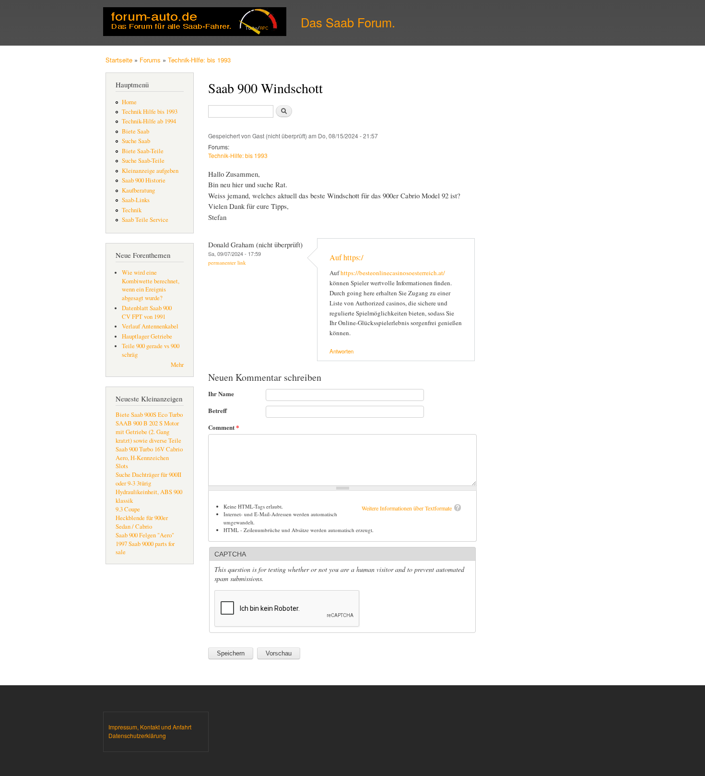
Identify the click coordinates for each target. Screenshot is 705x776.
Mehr (177, 365)
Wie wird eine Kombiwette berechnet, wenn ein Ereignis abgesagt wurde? (150, 285)
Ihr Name (221, 393)
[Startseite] (196, 23)
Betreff (217, 410)
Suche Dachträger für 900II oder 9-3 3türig (148, 479)
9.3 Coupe (128, 509)
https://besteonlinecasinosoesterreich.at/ (393, 272)
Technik (131, 210)
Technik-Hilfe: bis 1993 (199, 59)
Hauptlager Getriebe (147, 336)
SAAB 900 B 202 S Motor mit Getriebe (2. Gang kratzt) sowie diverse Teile (148, 432)
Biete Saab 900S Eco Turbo (149, 415)
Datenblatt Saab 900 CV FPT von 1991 (147, 312)
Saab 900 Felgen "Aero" (145, 535)
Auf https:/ (346, 257)
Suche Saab (136, 141)
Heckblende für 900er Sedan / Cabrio (142, 522)
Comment (223, 427)
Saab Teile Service (145, 220)
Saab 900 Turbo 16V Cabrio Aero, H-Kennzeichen (149, 453)
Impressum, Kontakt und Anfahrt (149, 727)
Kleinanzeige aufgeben (150, 171)
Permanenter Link (227, 262)
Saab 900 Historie (143, 180)
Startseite (119, 59)
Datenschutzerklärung (137, 735)
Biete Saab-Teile (143, 151)
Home (129, 102)
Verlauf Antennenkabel (150, 326)
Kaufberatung (138, 190)
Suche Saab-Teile (143, 161)
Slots (122, 466)
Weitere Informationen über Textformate (407, 508)
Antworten (341, 351)
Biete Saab (135, 131)
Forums (150, 59)
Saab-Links (136, 200)
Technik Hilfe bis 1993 (149, 112)
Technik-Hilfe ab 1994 (149, 121)
